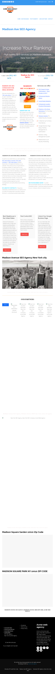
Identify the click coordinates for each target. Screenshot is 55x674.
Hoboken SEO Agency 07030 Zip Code (42, 669)
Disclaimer (23, 625)
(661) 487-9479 (12, 642)
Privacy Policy (24, 628)
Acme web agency (32, 663)
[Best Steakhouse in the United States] (10, 206)
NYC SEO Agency (8, 634)
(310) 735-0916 (14, 645)
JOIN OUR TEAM (43, 19)
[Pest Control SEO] (27, 206)
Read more (7, 250)
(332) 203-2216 (44, 1)
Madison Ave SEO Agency (26, 669)
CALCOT (27, 106)
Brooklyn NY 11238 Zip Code (11, 669)
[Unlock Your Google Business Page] (45, 206)
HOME (19, 19)
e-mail (49, 1)
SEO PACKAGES (25, 19)
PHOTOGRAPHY (34, 19)
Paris (28, 670)
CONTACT (50, 19)
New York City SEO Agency (10, 635)
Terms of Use (24, 627)
